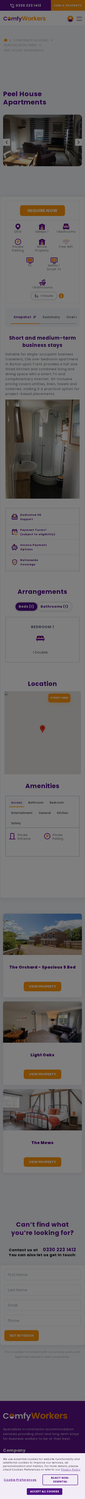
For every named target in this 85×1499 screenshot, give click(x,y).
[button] (61, 295)
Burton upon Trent (20, 45)
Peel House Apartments (24, 50)
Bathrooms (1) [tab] (54, 606)
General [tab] (45, 813)
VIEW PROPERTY (42, 986)
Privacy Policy (70, 1469)
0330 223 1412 (59, 1249)
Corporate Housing (31, 40)
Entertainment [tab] (21, 813)
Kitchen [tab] (62, 813)
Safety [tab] (16, 823)
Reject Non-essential (60, 1479)
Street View (59, 698)
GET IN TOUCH (21, 1335)
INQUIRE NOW (42, 210)
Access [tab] (16, 802)
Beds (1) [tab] (26, 606)
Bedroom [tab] (57, 802)
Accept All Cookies (44, 1491)
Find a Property (68, 5)
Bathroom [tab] (36, 802)
